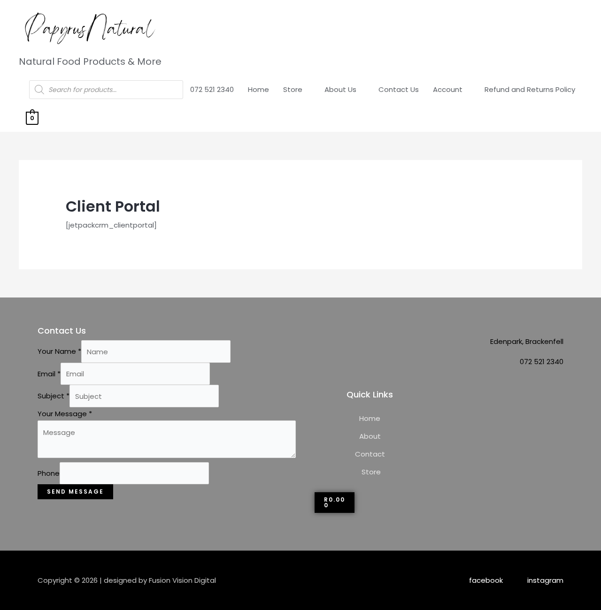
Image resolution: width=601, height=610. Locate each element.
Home (258, 89)
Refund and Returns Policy (530, 89)
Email (49, 374)
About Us (340, 89)
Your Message (65, 414)
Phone (49, 473)
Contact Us (398, 89)
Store (292, 89)
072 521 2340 (212, 89)
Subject (53, 396)
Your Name (59, 352)
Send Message (75, 492)
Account (447, 89)
